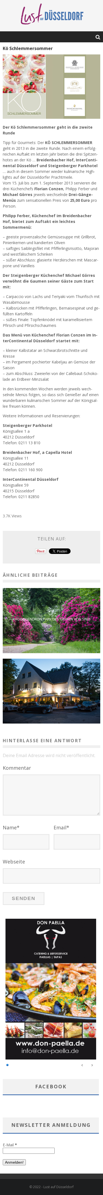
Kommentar (17, 768)
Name (11, 827)
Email (61, 827)
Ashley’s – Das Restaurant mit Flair (51, 689)
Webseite (14, 861)
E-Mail (10, 1144)
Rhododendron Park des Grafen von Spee (51, 619)
